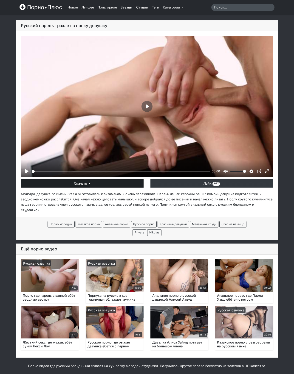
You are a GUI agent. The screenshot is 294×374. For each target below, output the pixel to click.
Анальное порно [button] (116, 224)
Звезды (127, 7)
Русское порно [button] (144, 224)
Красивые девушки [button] (173, 224)
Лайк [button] (211, 183)
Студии (142, 7)
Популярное (107, 7)
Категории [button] (172, 7)
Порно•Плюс (43, 7)
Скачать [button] (81, 183)
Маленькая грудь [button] (204, 224)
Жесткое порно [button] (89, 224)
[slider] (121, 171)
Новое (73, 7)
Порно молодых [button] (61, 224)
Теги (155, 7)
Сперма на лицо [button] (232, 224)
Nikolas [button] (154, 232)
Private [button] (139, 232)
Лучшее (88, 7)
